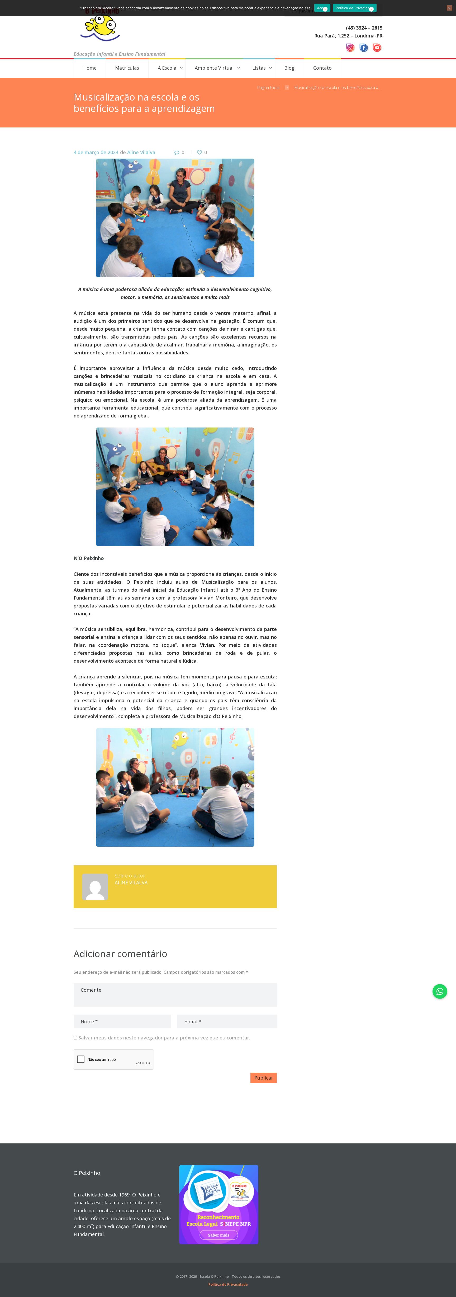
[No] (449, 8)
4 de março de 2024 (96, 152)
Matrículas (127, 68)
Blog (289, 68)
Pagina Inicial (268, 87)
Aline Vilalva (141, 152)
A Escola (167, 68)
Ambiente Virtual (214, 68)
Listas (259, 68)
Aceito (322, 8)
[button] (440, 991)
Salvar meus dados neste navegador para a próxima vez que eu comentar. (164, 1037)
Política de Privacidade (228, 1284)
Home (90, 68)
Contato (322, 68)
